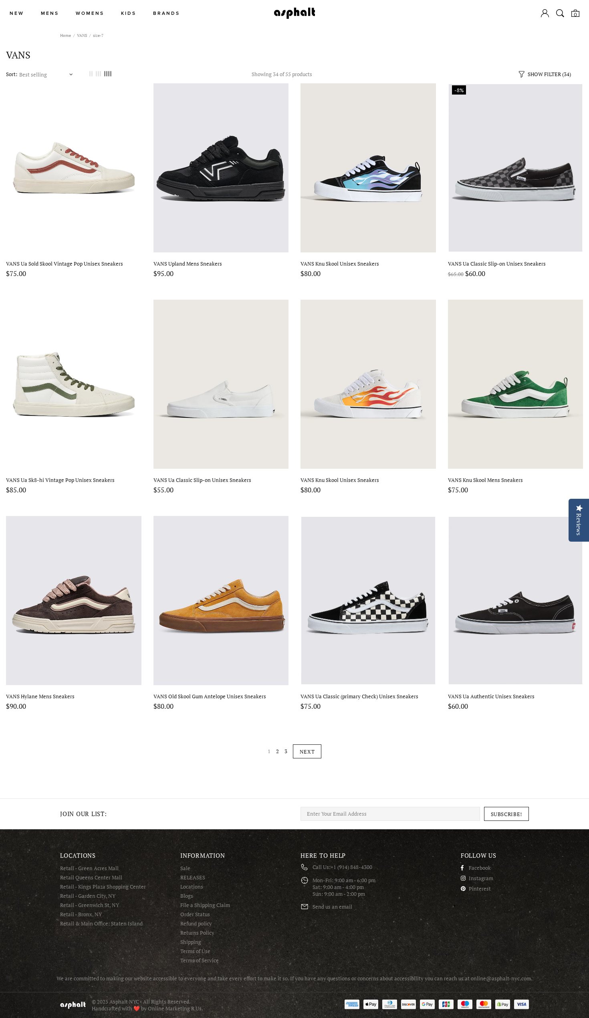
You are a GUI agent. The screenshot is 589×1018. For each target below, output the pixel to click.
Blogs (186, 896)
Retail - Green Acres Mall (89, 868)
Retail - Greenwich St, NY (89, 905)
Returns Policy (197, 932)
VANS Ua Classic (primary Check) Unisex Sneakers (359, 696)
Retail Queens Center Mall (91, 877)
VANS (82, 35)
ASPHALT (73, 1005)
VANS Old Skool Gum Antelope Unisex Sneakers (209, 696)
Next (307, 751)
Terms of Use (195, 951)
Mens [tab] (50, 13)
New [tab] (17, 13)
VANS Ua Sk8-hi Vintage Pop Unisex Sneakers (60, 480)
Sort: (11, 74)
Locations (191, 886)
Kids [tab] (128, 13)
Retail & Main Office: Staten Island (101, 923)
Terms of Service (199, 960)
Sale (185, 868)
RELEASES (192, 877)
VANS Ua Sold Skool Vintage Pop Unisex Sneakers (64, 263)
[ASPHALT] (294, 13)
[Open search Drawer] (560, 13)
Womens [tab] (90, 13)
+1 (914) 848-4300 (351, 867)
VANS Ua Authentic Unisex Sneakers (491, 696)
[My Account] (545, 13)
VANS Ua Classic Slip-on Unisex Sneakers (497, 263)
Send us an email (332, 906)
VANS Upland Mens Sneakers (187, 263)
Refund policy (196, 923)
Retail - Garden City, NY (87, 896)
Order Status (195, 914)
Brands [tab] (166, 13)
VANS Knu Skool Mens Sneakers (485, 480)
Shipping (190, 942)
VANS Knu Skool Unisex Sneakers (340, 263)
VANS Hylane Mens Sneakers (40, 696)
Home (65, 35)
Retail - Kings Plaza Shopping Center (103, 886)
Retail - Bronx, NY (81, 914)
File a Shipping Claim (205, 905)
